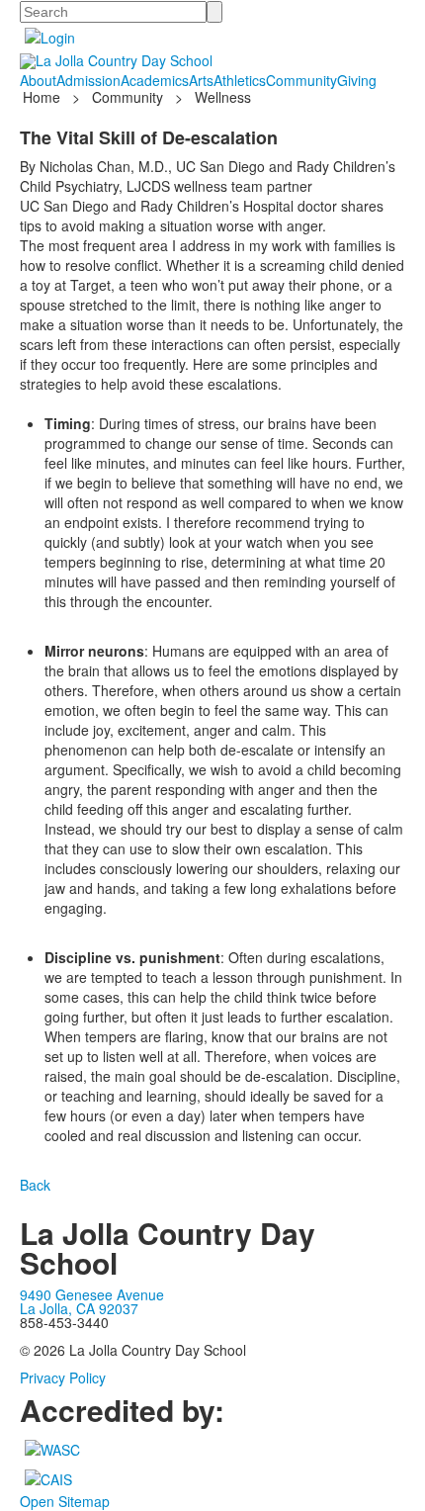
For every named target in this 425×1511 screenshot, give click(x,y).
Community (301, 80)
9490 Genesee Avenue (92, 1294)
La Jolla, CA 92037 (79, 1308)
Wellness (223, 97)
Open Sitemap (65, 1501)
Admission (88, 80)
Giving (357, 80)
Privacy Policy (63, 1377)
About (38, 80)
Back (35, 1185)
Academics (155, 80)
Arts (201, 80)
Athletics (239, 80)
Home (43, 97)
